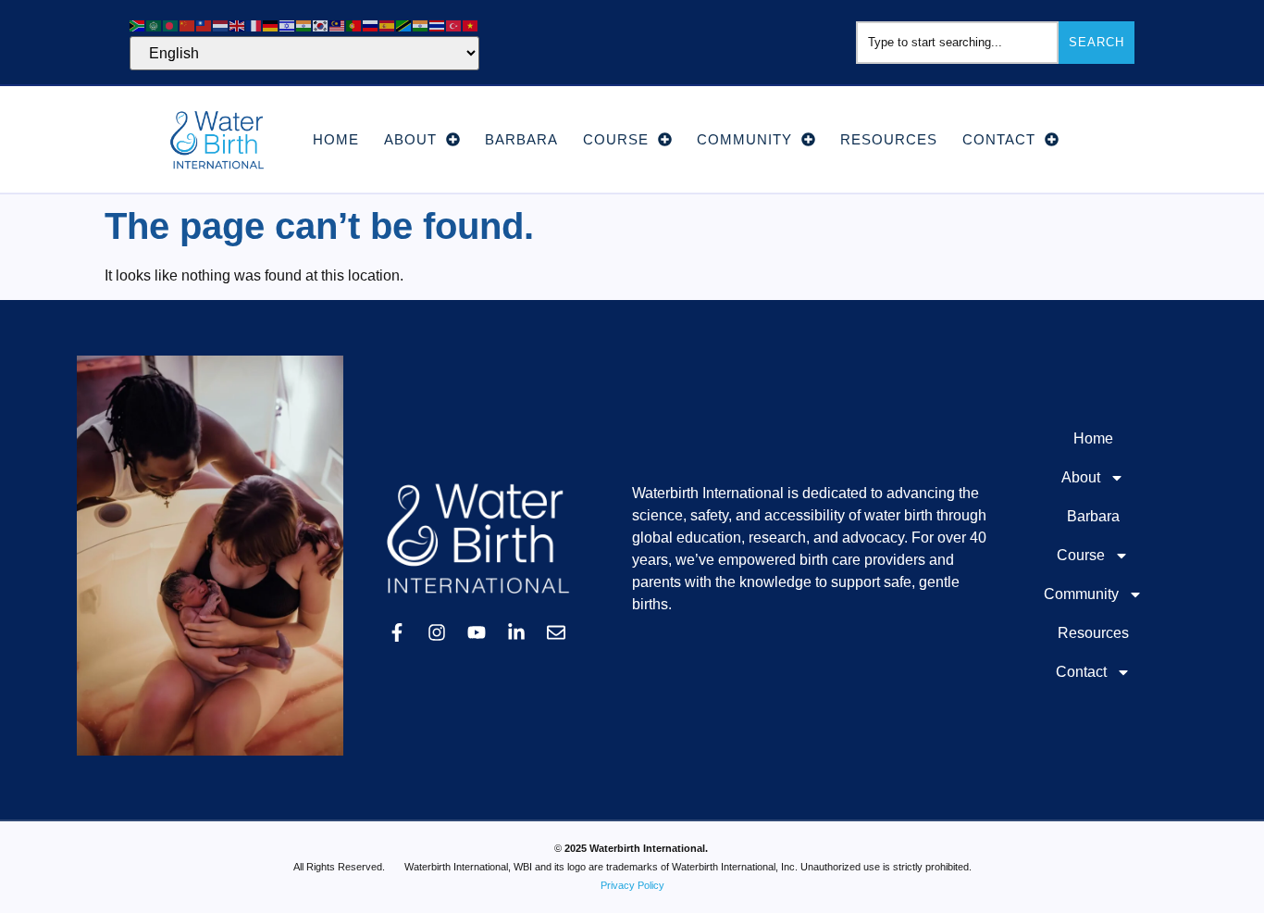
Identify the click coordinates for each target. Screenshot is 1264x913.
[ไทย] (437, 24)
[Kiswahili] (404, 24)
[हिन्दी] (304, 24)
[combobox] (957, 42)
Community (744, 139)
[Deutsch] (271, 24)
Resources (888, 139)
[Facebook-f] (397, 632)
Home (336, 139)
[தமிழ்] (421, 24)
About (410, 139)
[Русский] (371, 24)
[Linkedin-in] (516, 632)
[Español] (387, 24)
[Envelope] (556, 632)
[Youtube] (476, 632)
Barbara (521, 139)
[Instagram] (437, 632)
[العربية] (154, 24)
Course (616, 139)
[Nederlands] (221, 24)
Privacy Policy (632, 885)
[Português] (354, 24)
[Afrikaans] (138, 24)
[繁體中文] (204, 24)
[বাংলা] (171, 24)
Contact (998, 139)
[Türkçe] (454, 24)
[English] (237, 24)
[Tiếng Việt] (471, 24)
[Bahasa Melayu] (337, 24)
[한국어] (321, 24)
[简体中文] (188, 24)
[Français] (254, 24)
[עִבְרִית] (287, 24)
